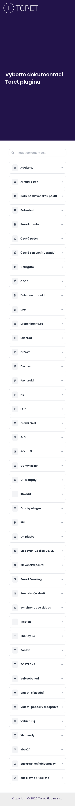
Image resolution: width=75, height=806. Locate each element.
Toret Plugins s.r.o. (50, 798)
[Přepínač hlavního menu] (68, 8)
